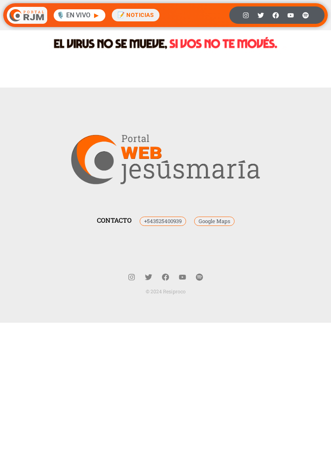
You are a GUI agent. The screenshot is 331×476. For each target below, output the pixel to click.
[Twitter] (260, 15)
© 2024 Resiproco (166, 291)
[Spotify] (305, 15)
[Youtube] (290, 15)
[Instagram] (245, 15)
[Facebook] (275, 15)
